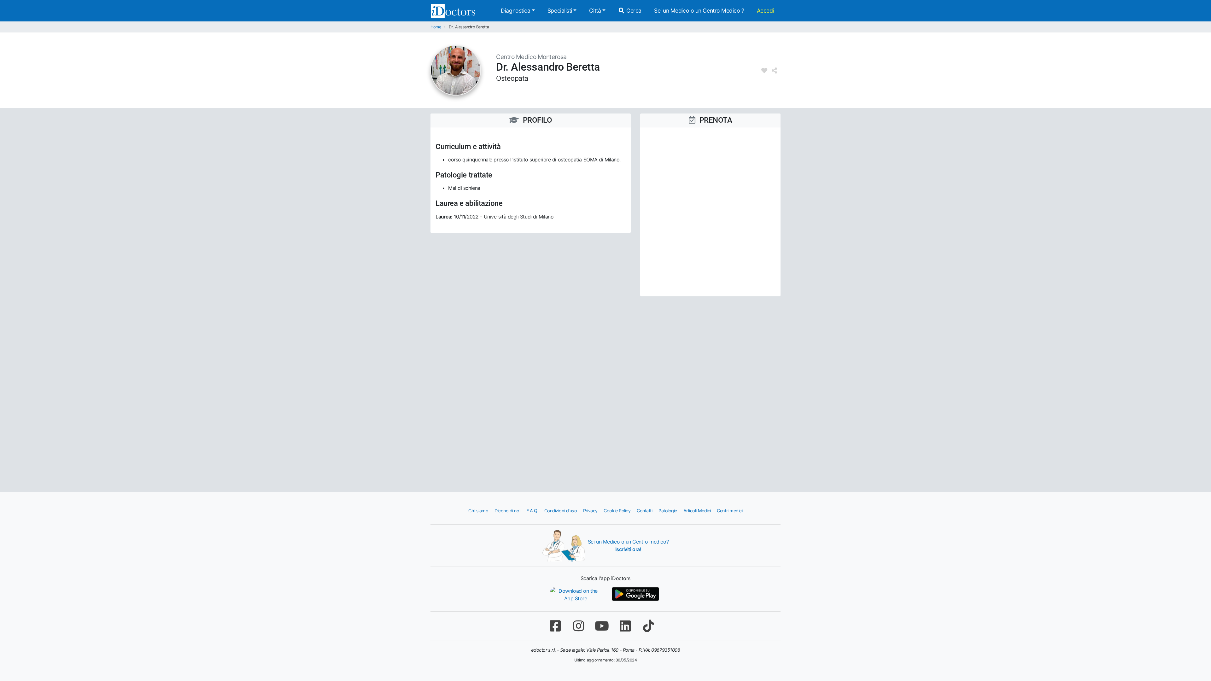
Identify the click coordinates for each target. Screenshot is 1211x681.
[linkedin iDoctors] (625, 626)
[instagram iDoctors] (578, 626)
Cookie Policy (617, 510)
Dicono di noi (507, 510)
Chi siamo (478, 510)
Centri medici (729, 510)
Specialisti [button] (559, 10)
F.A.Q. (532, 510)
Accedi (765, 10)
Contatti (644, 510)
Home (435, 27)
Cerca (633, 10)
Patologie (667, 510)
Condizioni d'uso (560, 510)
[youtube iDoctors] (602, 626)
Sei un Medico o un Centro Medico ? (699, 10)
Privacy (590, 510)
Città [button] (595, 10)
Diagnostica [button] (515, 10)
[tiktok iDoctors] (648, 626)
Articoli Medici (697, 510)
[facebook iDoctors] (555, 626)
